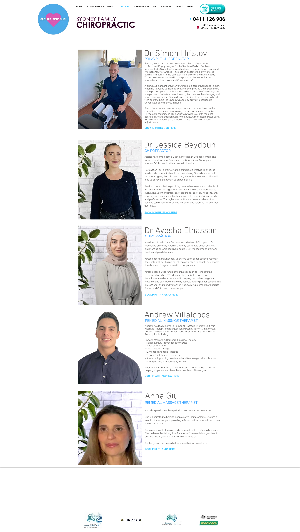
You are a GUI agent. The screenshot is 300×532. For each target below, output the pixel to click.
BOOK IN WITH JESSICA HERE (161, 212)
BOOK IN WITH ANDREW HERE (162, 376)
